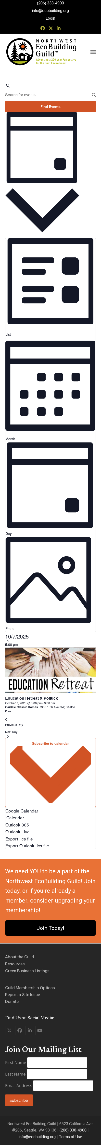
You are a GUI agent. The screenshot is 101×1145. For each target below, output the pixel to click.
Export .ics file (19, 839)
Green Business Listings (27, 970)
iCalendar (14, 817)
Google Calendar (21, 811)
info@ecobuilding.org (50, 10)
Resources (15, 963)
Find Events (50, 106)
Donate (12, 1001)
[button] (93, 52)
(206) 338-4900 (73, 1130)
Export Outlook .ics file (27, 845)
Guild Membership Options (30, 987)
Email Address (19, 1085)
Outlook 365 (17, 825)
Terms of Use (70, 1136)
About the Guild (19, 956)
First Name (16, 1062)
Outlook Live (17, 831)
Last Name (16, 1074)
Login (50, 18)
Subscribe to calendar (50, 743)
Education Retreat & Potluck (31, 698)
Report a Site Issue (22, 994)
